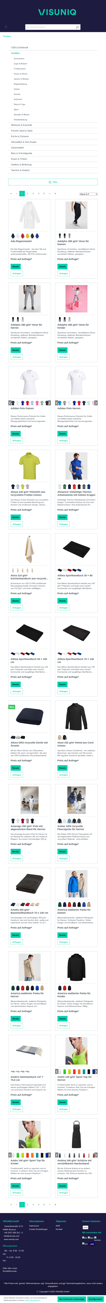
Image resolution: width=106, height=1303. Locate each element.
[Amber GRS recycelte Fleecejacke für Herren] (76, 800)
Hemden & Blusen (22, 114)
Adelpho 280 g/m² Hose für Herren (26, 326)
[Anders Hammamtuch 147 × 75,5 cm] (30, 1051)
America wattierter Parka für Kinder (74, 995)
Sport (16, 109)
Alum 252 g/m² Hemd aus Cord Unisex (75, 744)
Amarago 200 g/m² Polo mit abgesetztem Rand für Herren (28, 828)
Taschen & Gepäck (20, 170)
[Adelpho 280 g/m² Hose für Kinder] (76, 299)
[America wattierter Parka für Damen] (76, 884)
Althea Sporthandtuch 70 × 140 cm (75, 660)
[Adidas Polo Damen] (30, 382)
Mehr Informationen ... (34, 1300)
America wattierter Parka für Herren (27, 995)
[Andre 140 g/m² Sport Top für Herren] (76, 1051)
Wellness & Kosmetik (21, 125)
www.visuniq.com (11, 1239)
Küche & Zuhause (20, 136)
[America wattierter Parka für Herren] (30, 967)
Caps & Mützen (20, 64)
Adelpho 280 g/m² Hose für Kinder (73, 326)
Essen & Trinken (19, 159)
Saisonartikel (17, 147)
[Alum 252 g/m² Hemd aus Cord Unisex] (76, 716)
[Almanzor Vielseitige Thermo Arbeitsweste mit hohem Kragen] (76, 466)
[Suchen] (77, 27)
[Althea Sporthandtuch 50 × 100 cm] (30, 633)
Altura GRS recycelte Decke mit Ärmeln (29, 744)
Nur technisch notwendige (71, 1299)
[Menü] (6, 26)
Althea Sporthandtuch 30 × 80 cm (74, 577)
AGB (58, 1226)
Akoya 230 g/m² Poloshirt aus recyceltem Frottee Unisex (28, 493)
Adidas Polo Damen (22, 408)
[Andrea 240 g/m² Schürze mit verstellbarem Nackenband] (76, 1134)
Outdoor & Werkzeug (21, 164)
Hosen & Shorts (20, 74)
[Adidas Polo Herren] (76, 382)
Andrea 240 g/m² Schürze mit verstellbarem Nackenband (74, 1162)
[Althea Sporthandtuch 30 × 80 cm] (76, 549)
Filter (55, 182)
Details (15, 266)
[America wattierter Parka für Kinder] (76, 967)
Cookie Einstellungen (38, 1229)
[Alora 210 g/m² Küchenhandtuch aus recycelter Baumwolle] (30, 549)
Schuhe (17, 94)
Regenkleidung (20, 84)
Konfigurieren (95, 1299)
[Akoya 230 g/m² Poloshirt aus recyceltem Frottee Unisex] (30, 466)
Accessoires (19, 58)
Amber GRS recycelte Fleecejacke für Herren (70, 828)
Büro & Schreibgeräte (21, 153)
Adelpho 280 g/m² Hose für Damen (73, 243)
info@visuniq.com (11, 1236)
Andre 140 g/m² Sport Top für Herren (74, 1078)
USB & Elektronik (19, 47)
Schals (17, 89)
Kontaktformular (10, 1271)
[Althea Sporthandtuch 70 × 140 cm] (76, 633)
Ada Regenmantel (21, 241)
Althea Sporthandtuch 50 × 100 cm (29, 660)
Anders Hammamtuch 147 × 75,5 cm (27, 1078)
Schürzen (18, 99)
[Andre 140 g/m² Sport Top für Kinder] (30, 1134)
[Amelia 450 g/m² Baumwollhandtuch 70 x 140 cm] (30, 884)
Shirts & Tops (19, 104)
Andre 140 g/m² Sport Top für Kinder (28, 1162)
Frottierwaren (20, 69)
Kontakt (59, 1229)
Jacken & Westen (21, 79)
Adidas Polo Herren (68, 408)
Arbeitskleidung (20, 120)
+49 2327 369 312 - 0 (13, 1233)
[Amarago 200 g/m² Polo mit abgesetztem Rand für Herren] (30, 800)
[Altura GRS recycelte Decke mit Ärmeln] (30, 716)
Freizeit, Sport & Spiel (21, 131)
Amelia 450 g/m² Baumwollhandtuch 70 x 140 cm (29, 911)
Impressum (34, 1226)
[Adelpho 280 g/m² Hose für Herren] (30, 299)
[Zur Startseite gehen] (53, 12)
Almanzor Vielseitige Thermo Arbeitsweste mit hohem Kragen (76, 493)
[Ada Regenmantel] (30, 215)
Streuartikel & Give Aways (23, 142)
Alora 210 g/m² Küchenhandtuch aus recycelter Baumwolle (29, 577)
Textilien (15, 53)
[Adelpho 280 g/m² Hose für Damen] (76, 215)
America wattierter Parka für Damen (74, 911)
